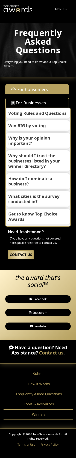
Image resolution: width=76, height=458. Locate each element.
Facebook (40, 299)
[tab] (37, 89)
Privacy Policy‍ (49, 445)
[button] (59, 9)
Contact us (51, 353)
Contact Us (21, 254)
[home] (18, 10)
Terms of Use (26, 445)
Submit (39, 373)
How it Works (39, 384)
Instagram (40, 313)
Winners (39, 414)
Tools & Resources (39, 404)
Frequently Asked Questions (39, 394)
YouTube (40, 326)
